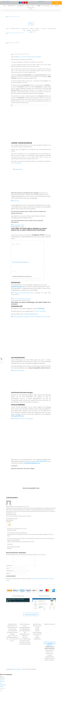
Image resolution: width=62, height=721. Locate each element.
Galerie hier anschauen (36, 230)
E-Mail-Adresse (10, 570)
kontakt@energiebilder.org (30, 314)
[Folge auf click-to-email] (25, 21)
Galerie (15, 304)
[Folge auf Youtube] (24, 3)
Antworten (8, 521)
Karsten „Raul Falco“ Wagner (24, 56)
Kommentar (9, 565)
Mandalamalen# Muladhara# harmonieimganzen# (22, 276)
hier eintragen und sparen (50, 644)
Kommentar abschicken (11, 576)
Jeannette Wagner (37, 56)
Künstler (38, 5)
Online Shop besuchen (31, 614)
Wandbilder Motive (11, 5)
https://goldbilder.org (17, 416)
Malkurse (33, 5)
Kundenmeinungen (46, 5)
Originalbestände (20, 5)
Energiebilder (23, 278)
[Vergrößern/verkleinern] (4, 688)
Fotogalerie (27, 5)
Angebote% (56, 5)
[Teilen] (1, 688)
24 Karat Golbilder (17, 163)
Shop (56, 2)
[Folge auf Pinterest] (27, 3)
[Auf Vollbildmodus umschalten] (2, 688)
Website (8, 573)
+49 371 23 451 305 (40, 311)
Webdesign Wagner (16, 669)
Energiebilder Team (34, 488)
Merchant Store (31, 7)
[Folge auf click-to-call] (27, 21)
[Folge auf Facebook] (20, 3)
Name (8, 568)
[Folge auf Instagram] (22, 3)
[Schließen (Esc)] (0, 688)
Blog (52, 5)
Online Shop (41, 308)
